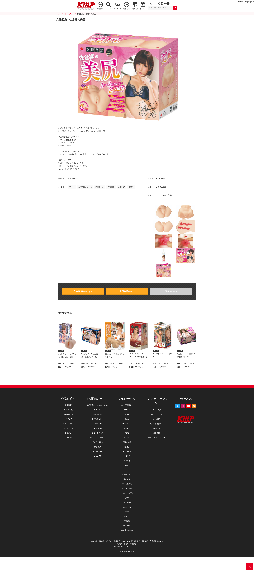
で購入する (83, 291)
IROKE (126, 414)
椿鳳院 (127, 521)
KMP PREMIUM (127, 405)
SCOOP (127, 437)
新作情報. (100, 9)
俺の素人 (127, 479)
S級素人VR (97, 423)
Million (127, 410)
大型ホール (99, 187)
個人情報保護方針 (156, 424)
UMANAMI (127, 502)
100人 (127, 512)
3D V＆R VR (97, 451)
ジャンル (108, 9)
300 (127, 470)
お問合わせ (156, 428)
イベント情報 (156, 410)
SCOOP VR (97, 428)
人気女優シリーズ (85, 187)
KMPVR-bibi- (97, 419)
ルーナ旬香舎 (127, 525)
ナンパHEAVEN (127, 493)
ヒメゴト (127, 461)
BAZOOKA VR (97, 433)
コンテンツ (68, 437)
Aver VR (97, 456)
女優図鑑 (111, 187)
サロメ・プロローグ (97, 437)
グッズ (61, 351)
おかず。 (127, 498)
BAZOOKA (127, 442)
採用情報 (156, 433)
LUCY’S (127, 456)
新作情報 (68, 405)
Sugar (127, 419)
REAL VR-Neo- (98, 442)
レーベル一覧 (68, 428)
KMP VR (97, 410)
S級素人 (127, 447)
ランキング (118, 9)
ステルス (97, 447)
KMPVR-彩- (97, 414)
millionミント (127, 423)
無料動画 (126, 9)
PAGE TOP (249, 566)
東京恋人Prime (127, 530)
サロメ (127, 465)
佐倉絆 (131, 187)
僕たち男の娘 (127, 484)
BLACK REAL (127, 488)
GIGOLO (127, 516)
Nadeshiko (127, 507)
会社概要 (156, 419)
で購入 (127, 291)
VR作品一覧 (68, 410)
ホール (71, 187)
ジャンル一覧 (68, 423)
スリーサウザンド (127, 474)
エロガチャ (127, 451)
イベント (143, 9)
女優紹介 (135, 9)
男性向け (121, 187)
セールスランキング (68, 419)
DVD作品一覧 (68, 414)
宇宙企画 (127, 428)
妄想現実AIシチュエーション (98, 405)
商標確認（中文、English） (156, 437)
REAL (127, 433)
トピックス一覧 (156, 414)
